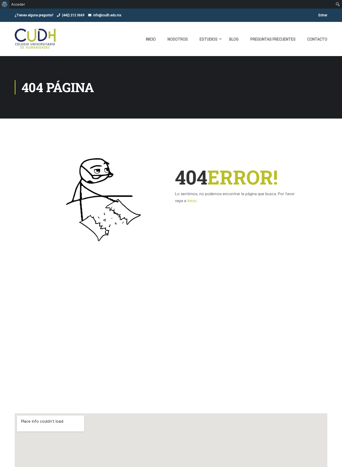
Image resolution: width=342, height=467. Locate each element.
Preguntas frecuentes (273, 39)
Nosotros (178, 39)
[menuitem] (4, 4)
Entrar (322, 15)
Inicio (151, 39)
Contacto (317, 39)
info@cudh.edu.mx (107, 15)
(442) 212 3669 (73, 15)
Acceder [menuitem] (18, 4)
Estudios (208, 39)
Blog (234, 39)
